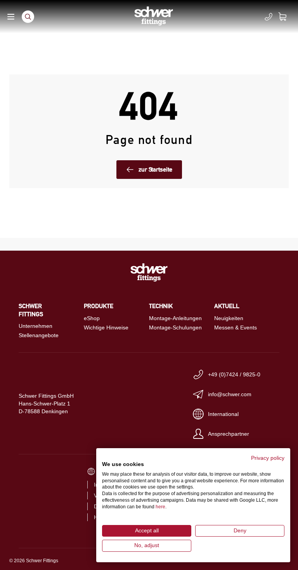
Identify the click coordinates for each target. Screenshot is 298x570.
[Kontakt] (268, 16)
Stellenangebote (39, 335)
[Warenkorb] (287, 16)
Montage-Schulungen (175, 327)
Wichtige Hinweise (106, 327)
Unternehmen (35, 326)
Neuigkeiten (228, 318)
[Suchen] (28, 16)
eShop (92, 318)
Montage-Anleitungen (175, 318)
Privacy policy (267, 458)
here (160, 506)
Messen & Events (235, 327)
